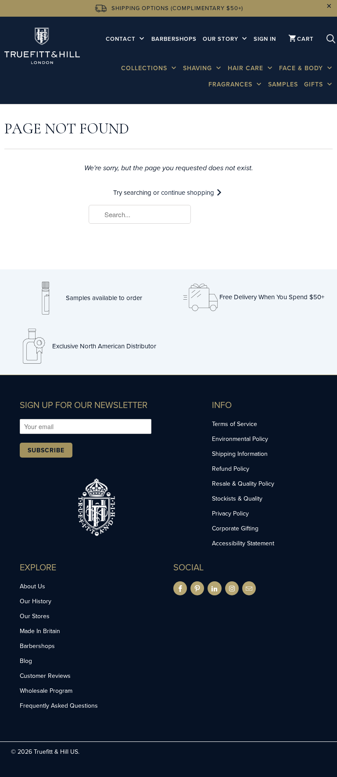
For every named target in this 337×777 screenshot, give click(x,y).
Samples (283, 84)
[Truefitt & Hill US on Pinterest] (197, 588)
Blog (26, 660)
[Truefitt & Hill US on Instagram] (232, 588)
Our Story (221, 39)
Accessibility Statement (243, 543)
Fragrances (231, 84)
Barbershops (174, 39)
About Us (32, 586)
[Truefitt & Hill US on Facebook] (180, 588)
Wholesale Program (46, 690)
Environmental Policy (240, 438)
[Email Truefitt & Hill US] (249, 588)
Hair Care (246, 68)
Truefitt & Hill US (56, 751)
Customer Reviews (45, 675)
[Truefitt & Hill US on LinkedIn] (214, 588)
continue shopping (188, 192)
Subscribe (46, 450)
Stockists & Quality (237, 498)
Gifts (314, 84)
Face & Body (302, 68)
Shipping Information (240, 453)
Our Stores (35, 616)
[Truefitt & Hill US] (42, 47)
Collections (145, 68)
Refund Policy (230, 468)
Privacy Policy (230, 513)
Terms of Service (234, 423)
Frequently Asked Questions (59, 705)
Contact (121, 39)
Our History (35, 601)
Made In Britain (40, 631)
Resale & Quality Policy (243, 483)
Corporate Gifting (235, 528)
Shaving (198, 68)
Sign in (265, 39)
